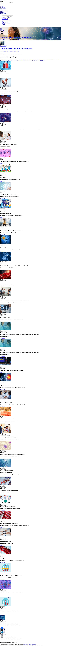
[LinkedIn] (2, 632)
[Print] (2, 636)
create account (2, 54)
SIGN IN (11, 2)
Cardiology (17, 59)
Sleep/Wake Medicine (42, 60)
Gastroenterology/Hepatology (32, 59)
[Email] (2, 634)
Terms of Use (31, 644)
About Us (34, 644)
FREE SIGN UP (2, 0)
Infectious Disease (44, 59)
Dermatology (21, 59)
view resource (2, 77)
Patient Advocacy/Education (15, 60)
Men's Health (49, 59)
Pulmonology (32, 60)
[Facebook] (2, 628)
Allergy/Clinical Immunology (11, 59)
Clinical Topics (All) (3, 59)
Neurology (52, 59)
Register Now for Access (6, 23)
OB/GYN (1, 60)
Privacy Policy (25, 644)
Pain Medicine (9, 60)
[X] (2, 630)
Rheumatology (36, 60)
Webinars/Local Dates (5, 19)
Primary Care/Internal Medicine (24, 60)
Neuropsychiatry (56, 59)
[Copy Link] (2, 638)
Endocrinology (25, 59)
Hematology (39, 59)
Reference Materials (6, 21)
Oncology (5, 60)
